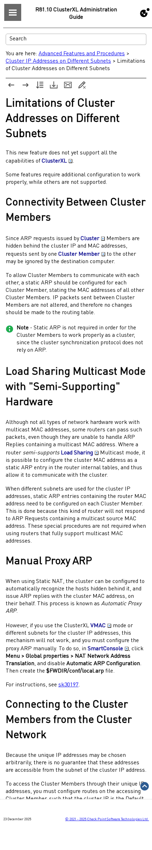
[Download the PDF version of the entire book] (53, 85)
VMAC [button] (98, 626)
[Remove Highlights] (82, 85)
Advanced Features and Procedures (82, 54)
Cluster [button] (90, 239)
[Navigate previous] (11, 85)
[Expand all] (39, 85)
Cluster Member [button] (79, 254)
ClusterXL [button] (54, 161)
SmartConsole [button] (105, 649)
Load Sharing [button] (77, 453)
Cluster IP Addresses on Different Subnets (58, 61)
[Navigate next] (25, 85)
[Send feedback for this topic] (68, 85)
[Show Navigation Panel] (12, 12)
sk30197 (68, 685)
